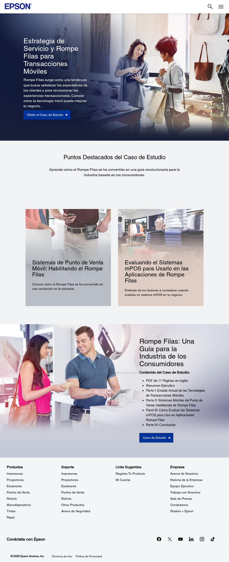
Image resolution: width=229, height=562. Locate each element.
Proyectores (15, 480)
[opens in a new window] (213, 539)
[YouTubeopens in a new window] (180, 539)
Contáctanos (179, 505)
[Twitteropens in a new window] (170, 539)
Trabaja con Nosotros (185, 492)
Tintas (11, 511)
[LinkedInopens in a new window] (191, 539)
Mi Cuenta (123, 480)
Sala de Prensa (181, 498)
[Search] (210, 6)
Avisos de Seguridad (75, 511)
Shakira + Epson (181, 511)
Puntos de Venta (18, 492)
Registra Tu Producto (130, 473)
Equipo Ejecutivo (182, 486)
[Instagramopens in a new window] (202, 539)
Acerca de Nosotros (184, 473)
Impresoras (15, 473)
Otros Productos (72, 505)
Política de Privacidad (89, 556)
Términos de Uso (62, 556)
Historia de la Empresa (186, 480)
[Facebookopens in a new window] (159, 539)
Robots (12, 498)
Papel (11, 517)
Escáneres (14, 486)
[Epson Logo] (18, 6)
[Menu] (221, 6)
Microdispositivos (19, 505)
